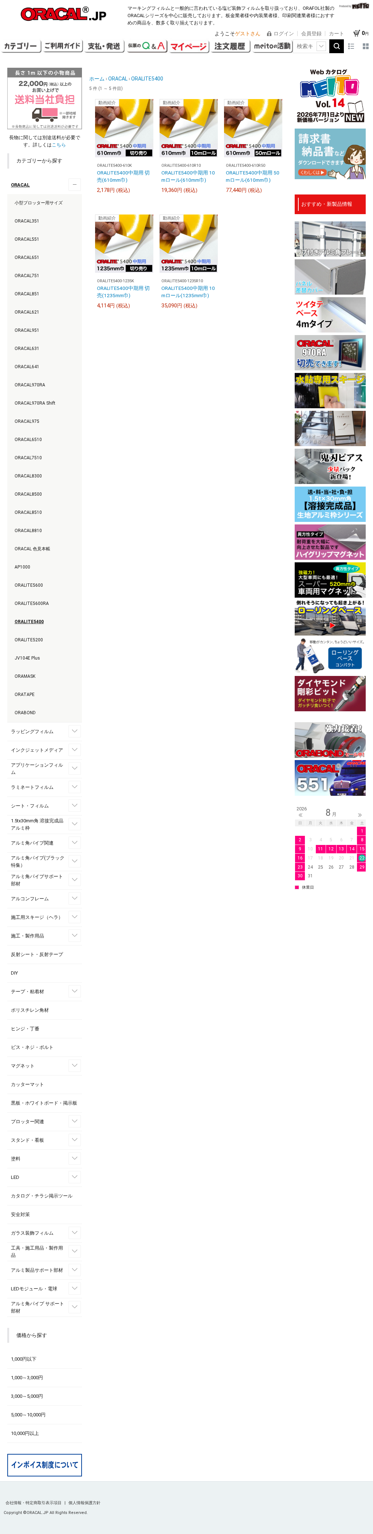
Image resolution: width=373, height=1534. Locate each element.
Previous (300, 815)
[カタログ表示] (365, 46)
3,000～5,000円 (27, 1396)
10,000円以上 (25, 1433)
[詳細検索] (321, 46)
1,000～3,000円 (27, 1377)
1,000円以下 (23, 1359)
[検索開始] (336, 46)
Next (360, 815)
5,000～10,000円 (28, 1414)
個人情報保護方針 (84, 1502)
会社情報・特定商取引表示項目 (34, 1502)
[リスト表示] (351, 46)
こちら (59, 145)
